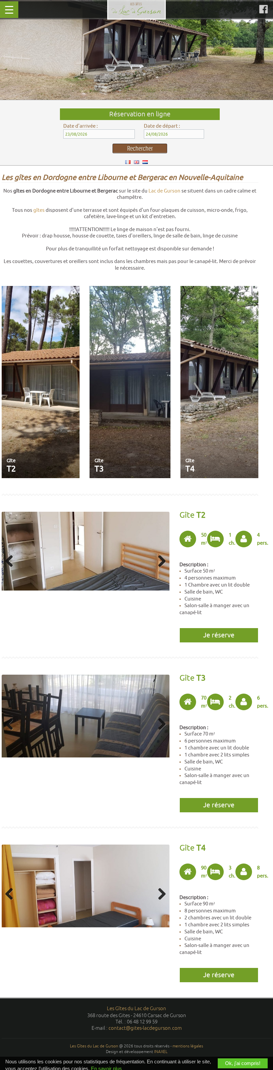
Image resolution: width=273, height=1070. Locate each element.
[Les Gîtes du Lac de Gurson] (136, 8)
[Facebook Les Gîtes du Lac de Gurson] (263, 9)
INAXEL (160, 1051)
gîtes (39, 210)
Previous (11, 561)
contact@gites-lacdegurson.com (145, 1028)
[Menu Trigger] (9, 9)
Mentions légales (187, 1046)
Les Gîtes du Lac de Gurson (136, 1008)
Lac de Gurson (164, 191)
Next (159, 561)
